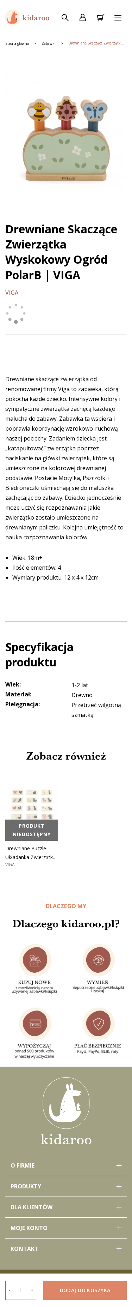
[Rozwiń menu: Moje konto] (66, 1228)
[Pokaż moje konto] (83, 17)
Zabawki (49, 43)
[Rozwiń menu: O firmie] (66, 1165)
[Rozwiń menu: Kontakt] (66, 1249)
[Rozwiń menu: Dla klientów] (66, 1207)
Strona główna (17, 43)
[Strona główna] (27, 18)
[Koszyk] (100, 17)
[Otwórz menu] (118, 17)
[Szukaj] (65, 17)
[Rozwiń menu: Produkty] (66, 1186)
